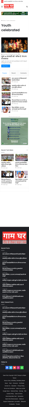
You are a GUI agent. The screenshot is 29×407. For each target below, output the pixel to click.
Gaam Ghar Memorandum (11, 398)
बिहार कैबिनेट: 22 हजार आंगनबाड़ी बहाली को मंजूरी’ (19, 108)
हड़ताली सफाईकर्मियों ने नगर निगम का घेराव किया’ (19, 93)
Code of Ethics (18, 393)
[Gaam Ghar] (9, 6)
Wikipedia (23, 401)
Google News (6, 391)
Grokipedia (12, 404)
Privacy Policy (21, 385)
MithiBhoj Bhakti (21, 380)
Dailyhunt (21, 398)
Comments (23, 73)
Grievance (15, 383)
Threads (18, 404)
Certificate (21, 383)
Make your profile (20, 388)
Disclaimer (14, 385)
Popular (4, 73)
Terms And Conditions (9, 388)
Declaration (20, 396)
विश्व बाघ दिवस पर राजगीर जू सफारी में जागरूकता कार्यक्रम (19, 101)
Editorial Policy (14, 391)
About (6, 383)
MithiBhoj (13, 380)
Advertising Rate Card (11, 396)
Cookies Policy (10, 393)
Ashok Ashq (5, 54)
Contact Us (7, 385)
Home (4, 20)
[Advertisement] (14, 209)
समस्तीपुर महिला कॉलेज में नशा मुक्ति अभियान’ (19, 86)
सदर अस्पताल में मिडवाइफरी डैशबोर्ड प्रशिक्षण (19, 79)
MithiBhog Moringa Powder (14, 116)
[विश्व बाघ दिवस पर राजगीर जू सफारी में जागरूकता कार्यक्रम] (6, 102)
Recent (14, 73)
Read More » (5, 66)
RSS (25, 391)
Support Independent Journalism (11, 401)
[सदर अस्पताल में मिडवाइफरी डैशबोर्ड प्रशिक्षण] (6, 81)
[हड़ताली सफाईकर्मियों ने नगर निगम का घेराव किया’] (6, 95)
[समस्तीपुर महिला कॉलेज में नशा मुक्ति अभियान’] (6, 88)
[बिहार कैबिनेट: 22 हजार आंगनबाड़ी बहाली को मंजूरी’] (6, 110)
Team (10, 383)
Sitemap (21, 391)
